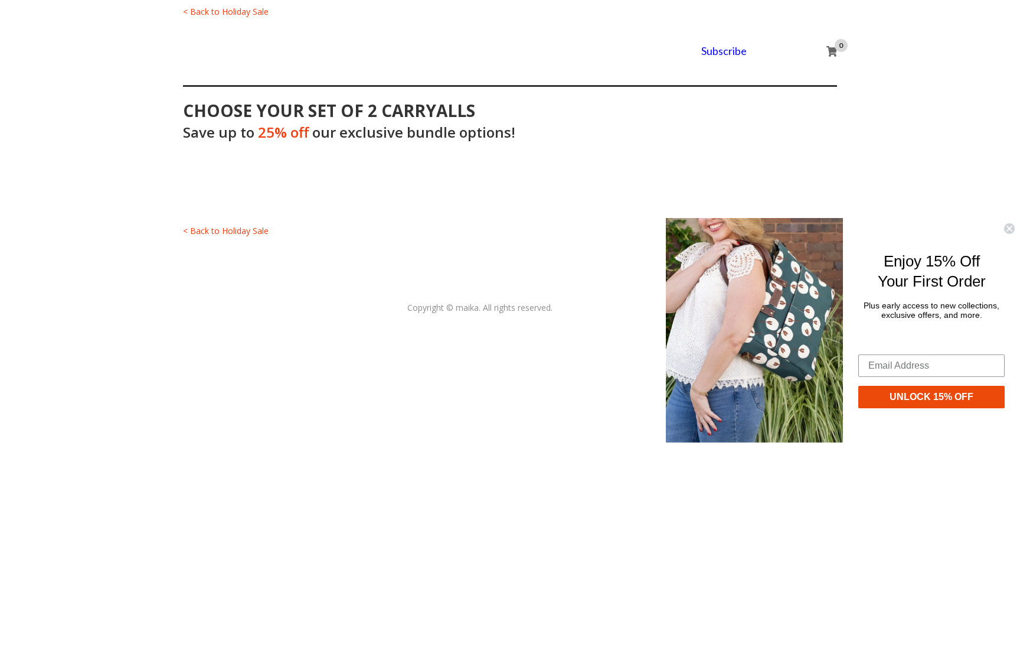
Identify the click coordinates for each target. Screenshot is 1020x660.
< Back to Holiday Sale (226, 11)
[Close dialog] (1009, 228)
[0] (831, 51)
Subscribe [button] (724, 50)
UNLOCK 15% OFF (931, 397)
